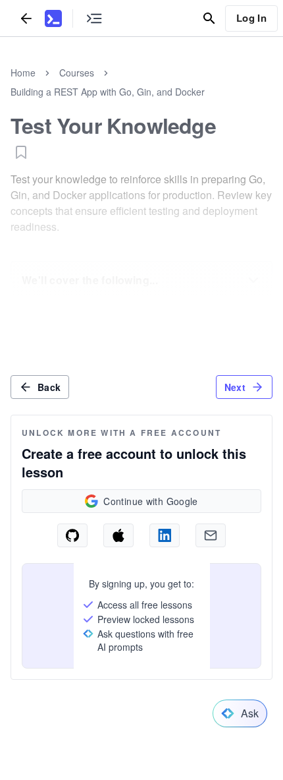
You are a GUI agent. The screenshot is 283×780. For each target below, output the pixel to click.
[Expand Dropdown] (253, 280)
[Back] (26, 18)
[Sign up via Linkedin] (164, 535)
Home (23, 72)
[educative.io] (53, 18)
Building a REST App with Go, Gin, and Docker (108, 91)
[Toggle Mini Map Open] (94, 18)
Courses (76, 72)
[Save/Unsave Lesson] (21, 152)
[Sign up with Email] (210, 535)
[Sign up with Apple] (118, 535)
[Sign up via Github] (72, 535)
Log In (251, 18)
